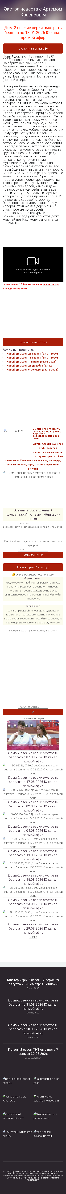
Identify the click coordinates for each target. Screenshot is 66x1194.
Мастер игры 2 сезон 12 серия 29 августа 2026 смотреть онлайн (33, 982)
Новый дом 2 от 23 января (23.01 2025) (32, 353)
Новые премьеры (33, 718)
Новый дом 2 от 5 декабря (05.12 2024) (32, 369)
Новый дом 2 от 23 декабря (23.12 (29, 365)
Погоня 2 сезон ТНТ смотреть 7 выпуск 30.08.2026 (33, 1052)
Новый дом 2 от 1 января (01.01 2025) (31, 361)
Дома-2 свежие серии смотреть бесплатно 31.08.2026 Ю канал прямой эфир (33, 1004)
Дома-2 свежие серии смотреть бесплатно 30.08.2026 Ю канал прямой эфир (33, 1029)
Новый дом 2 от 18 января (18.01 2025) (32, 357)
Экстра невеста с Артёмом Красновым (33, 11)
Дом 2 (33, 936)
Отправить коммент (33, 555)
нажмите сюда (51, 284)
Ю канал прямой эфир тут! (33, 567)
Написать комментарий (33, 342)
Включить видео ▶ (33, 48)
